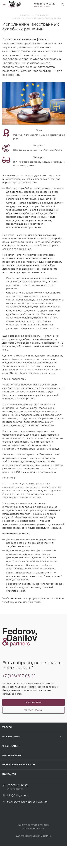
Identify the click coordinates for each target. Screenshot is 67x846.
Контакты (9, 774)
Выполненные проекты (18, 764)
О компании (11, 746)
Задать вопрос (33, 702)
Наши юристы (12, 755)
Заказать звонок (42, 7)
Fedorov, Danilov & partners (37, 836)
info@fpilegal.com (17, 795)
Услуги (7, 727)
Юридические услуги (33, 829)
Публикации (11, 736)
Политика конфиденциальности (33, 825)
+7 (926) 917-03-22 (44, 3)
